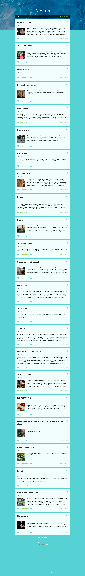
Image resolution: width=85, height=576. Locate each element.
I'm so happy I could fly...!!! (29, 351)
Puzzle (20, 220)
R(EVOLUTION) (24, 398)
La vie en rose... (24, 173)
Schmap (21, 328)
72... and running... (25, 46)
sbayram (47, 544)
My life (42, 10)
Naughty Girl (22, 108)
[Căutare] (69, 3)
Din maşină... (23, 285)
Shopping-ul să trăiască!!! (28, 262)
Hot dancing (22, 516)
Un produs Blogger (43, 541)
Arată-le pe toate (64, 16)
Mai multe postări (42, 537)
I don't (20, 471)
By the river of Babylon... (28, 492)
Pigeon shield (23, 130)
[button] (67, 22)
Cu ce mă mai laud (25, 447)
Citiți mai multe (64, 38)
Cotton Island (23, 153)
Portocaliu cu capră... (26, 85)
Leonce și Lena (24, 22)
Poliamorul (22, 197)
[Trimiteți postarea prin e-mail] (26, 39)
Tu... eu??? (22, 308)
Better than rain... (25, 69)
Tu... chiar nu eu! (24, 243)
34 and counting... (25, 374)
